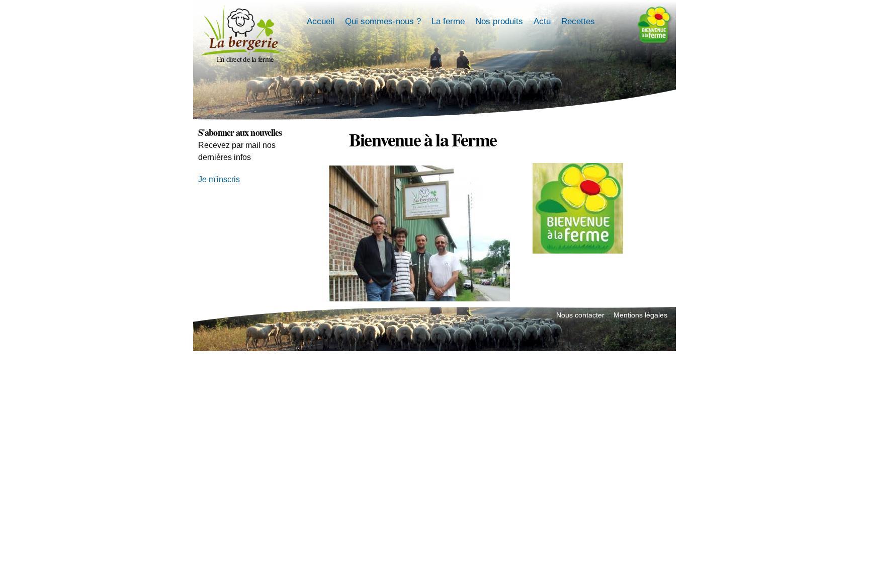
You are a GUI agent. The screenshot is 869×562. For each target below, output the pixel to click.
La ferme (448, 21)
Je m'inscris (219, 179)
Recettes (578, 21)
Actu (542, 21)
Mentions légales (640, 315)
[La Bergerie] (245, 49)
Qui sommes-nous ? (383, 21)
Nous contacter (580, 315)
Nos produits (499, 21)
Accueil (320, 21)
